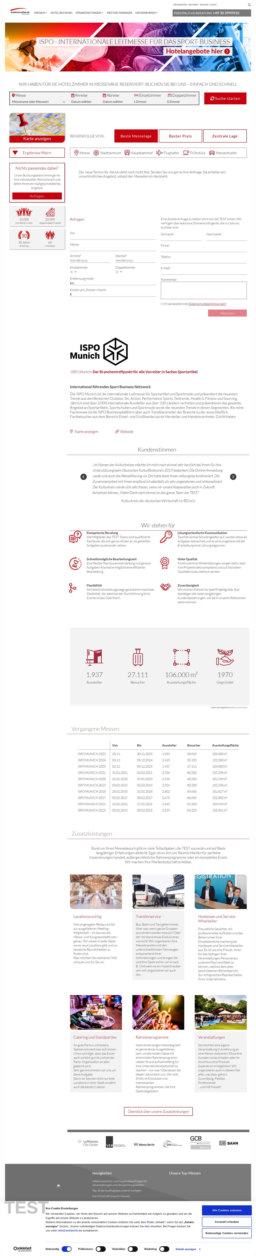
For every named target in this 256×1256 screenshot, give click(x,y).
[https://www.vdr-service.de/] (116, 1141)
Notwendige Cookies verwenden (226, 1233)
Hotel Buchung (61, 12)
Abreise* (121, 256)
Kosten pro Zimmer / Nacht (88, 290)
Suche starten (227, 98)
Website (126, 431)
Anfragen (37, 196)
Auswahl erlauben (227, 1221)
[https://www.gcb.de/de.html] (200, 1142)
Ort (72, 233)
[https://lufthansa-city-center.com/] (88, 1141)
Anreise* (75, 256)
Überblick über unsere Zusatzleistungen (158, 1111)
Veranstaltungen (88, 12)
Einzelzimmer (150, 95)
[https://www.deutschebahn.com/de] (229, 1141)
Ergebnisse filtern (37, 152)
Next (233, 477)
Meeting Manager (119, 12)
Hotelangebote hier (194, 51)
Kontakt (193, 4)
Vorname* (167, 234)
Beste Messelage (136, 136)
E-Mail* (166, 268)
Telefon (166, 257)
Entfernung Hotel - (82, 278)
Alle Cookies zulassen (227, 1210)
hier (147, 1226)
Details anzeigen (186, 1249)
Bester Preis (180, 136)
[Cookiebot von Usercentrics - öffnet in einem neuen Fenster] (22, 1249)
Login (213, 4)
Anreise (81, 95)
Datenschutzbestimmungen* (208, 304)
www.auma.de (240, 707)
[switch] (101, 1249)
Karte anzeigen (86, 431)
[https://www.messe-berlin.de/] (144, 1141)
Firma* (165, 245)
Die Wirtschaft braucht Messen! (111, 1196)
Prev (83, 477)
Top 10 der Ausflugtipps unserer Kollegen (116, 1190)
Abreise (113, 95)
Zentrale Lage (225, 136)
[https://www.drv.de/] (172, 1141)
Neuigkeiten (180, 4)
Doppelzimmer (184, 95)
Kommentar (169, 279)
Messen (39, 12)
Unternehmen (145, 12)
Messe (20, 95)
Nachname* (214, 234)
